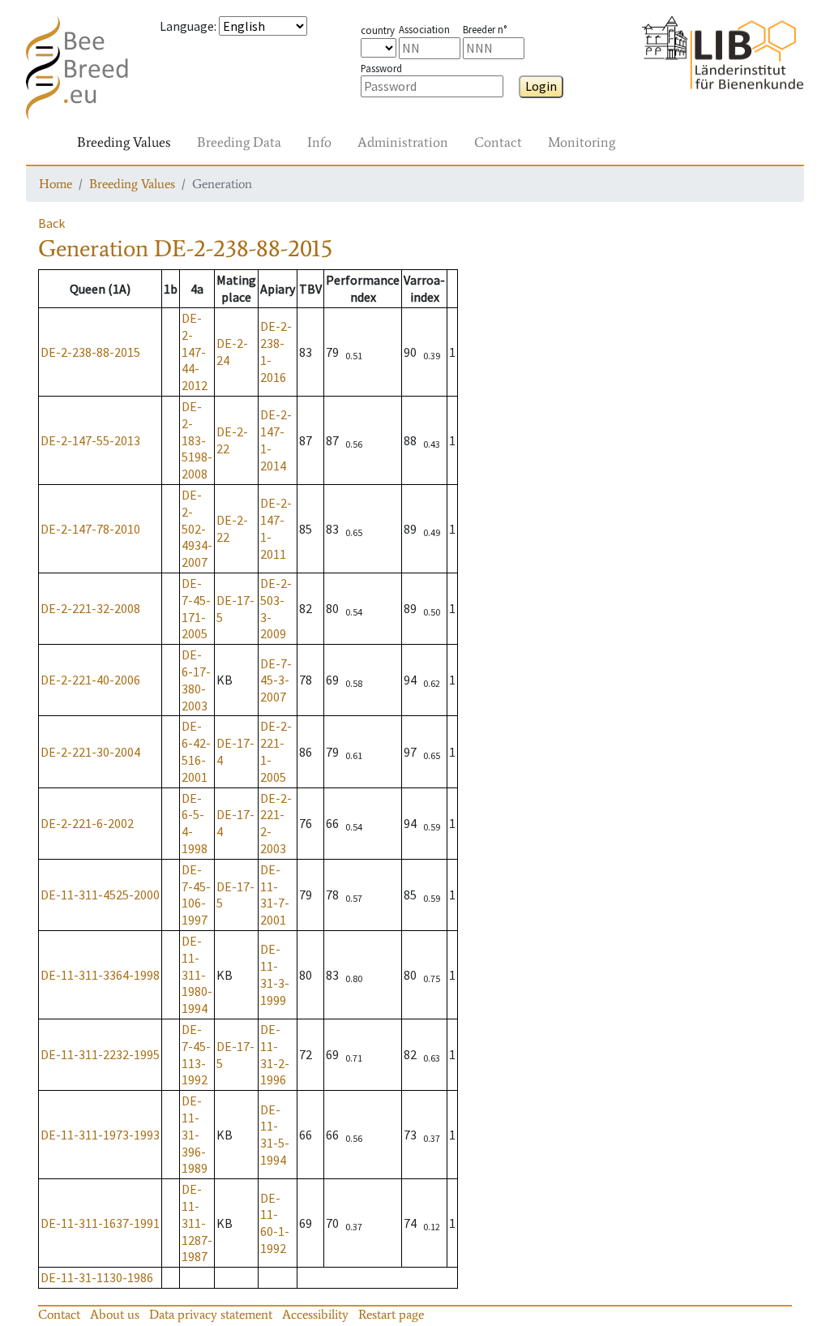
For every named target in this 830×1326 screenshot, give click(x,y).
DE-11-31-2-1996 (274, 1054)
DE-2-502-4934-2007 (197, 528)
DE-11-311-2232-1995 (100, 1054)
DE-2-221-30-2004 (90, 752)
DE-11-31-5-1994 (274, 1134)
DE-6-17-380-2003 (196, 679)
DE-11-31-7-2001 (274, 894)
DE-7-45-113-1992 (196, 1054)
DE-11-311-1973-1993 (100, 1134)
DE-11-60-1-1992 (274, 1223)
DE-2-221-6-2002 (87, 823)
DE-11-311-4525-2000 (100, 894)
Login (541, 86)
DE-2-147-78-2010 (90, 529)
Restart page (391, 1314)
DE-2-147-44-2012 (195, 351)
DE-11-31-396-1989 (195, 1134)
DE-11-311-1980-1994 (197, 974)
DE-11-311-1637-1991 (100, 1223)
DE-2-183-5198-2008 (197, 440)
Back (51, 223)
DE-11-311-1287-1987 (197, 1222)
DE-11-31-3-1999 (274, 974)
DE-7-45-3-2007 (276, 680)
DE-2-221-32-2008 (90, 608)
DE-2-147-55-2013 (90, 440)
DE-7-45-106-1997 (196, 894)
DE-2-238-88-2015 (90, 352)
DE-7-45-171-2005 (196, 608)
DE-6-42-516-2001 (196, 751)
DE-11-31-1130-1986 (97, 1277)
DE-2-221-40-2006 (90, 680)
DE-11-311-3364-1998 (100, 975)
